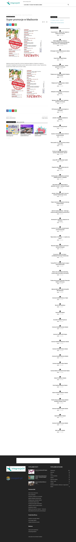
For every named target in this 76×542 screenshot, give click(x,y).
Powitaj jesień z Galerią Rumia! (60, 126)
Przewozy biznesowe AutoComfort (35, 503)
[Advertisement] (38, 10)
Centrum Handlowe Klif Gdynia (60, 334)
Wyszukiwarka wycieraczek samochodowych (37, 510)
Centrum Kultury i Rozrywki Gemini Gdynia (60, 370)
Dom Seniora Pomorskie (33, 492)
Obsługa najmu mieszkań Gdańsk (57, 22)
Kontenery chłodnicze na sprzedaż (35, 496)
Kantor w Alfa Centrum (10, 118)
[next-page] (9, 138)
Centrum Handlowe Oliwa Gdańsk (60, 363)
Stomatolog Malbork (32, 531)
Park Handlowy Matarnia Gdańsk (60, 385)
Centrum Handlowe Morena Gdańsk (60, 356)
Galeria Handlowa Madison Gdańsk (60, 392)
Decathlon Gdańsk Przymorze (60, 319)
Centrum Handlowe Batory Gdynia (60, 348)
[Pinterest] (13, 24)
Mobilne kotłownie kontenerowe (34, 498)
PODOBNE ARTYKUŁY (11, 122)
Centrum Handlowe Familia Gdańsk (60, 408)
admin (58, 35)
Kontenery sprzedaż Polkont (33, 518)
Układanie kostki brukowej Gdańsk (35, 505)
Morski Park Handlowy (60, 305)
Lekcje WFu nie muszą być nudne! (60, 160)
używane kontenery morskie (33, 522)
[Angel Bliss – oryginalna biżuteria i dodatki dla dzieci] (41, 129)
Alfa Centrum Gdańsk (60, 430)
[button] (68, 4)
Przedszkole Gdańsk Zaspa (33, 501)
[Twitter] (10, 24)
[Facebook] (7, 24)
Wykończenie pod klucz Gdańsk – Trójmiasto (37, 509)
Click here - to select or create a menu (33, 4)
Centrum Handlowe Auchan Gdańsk (60, 327)
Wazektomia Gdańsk (32, 507)
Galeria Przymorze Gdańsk (60, 378)
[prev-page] (7, 138)
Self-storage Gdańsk (32, 520)
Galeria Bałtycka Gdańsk (60, 415)
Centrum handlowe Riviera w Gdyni (60, 298)
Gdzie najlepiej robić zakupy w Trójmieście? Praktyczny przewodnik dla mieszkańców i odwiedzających (60, 42)
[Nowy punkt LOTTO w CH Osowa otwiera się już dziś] (12, 129)
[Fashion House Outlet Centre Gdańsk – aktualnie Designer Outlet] (31, 477)
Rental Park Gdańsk (60, 312)
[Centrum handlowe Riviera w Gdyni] (31, 483)
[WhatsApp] (15, 24)
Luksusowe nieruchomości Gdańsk (35, 536)
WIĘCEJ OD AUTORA (20, 122)
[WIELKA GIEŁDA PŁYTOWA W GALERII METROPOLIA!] (26, 129)
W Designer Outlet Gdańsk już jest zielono (60, 51)
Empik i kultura (45, 118)
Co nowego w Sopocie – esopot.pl (57, 20)
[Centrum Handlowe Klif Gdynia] (31, 472)
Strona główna (8, 14)
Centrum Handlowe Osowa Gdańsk (60, 423)
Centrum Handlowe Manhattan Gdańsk (60, 341)
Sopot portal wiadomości (33, 529)
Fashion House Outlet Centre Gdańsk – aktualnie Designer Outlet (41, 477)
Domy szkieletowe (31, 494)
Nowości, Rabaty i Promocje (16, 14)
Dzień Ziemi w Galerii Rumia (60, 58)
